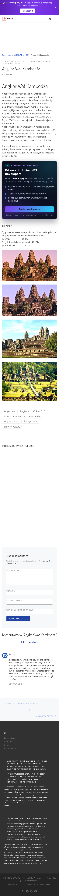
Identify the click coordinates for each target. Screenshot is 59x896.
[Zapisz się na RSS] (23, 891)
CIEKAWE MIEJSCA (22, 55)
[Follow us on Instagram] (31, 891)
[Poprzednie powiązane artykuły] (48, 451)
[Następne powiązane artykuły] (54, 451)
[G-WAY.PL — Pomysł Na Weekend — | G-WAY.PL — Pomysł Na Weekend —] (8, 18)
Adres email (14, 601)
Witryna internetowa (19, 610)
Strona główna (8, 55)
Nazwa (10, 591)
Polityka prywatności (12, 748)
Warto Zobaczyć (10, 741)
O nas (6, 745)
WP (17, 885)
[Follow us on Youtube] (35, 891)
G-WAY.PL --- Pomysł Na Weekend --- (28, 878)
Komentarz (13, 571)
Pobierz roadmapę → (29, 209)
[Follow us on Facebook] (27, 891)
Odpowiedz (15, 684)
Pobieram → (27, 11)
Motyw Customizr (44, 885)
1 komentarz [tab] (29, 642)
